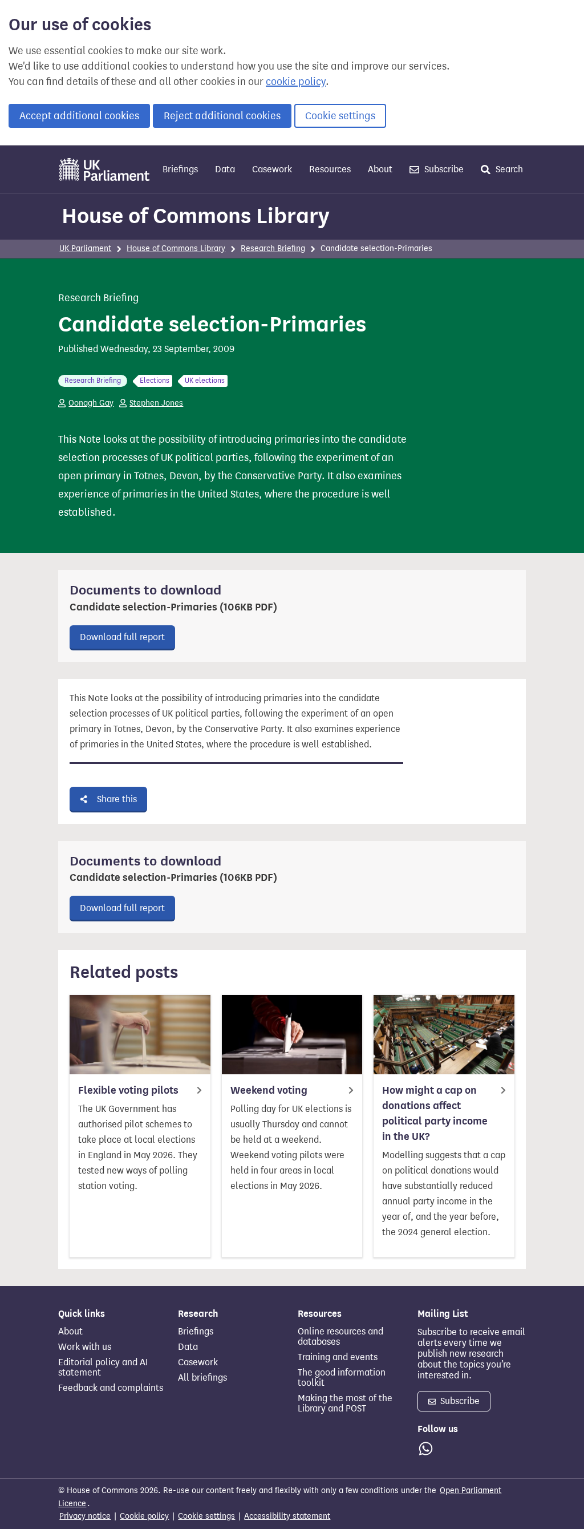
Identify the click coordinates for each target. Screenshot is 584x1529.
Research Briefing (273, 248)
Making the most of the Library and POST (345, 1403)
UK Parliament (85, 248)
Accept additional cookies (79, 116)
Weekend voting (268, 1090)
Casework (272, 169)
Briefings (180, 169)
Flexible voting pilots (128, 1090)
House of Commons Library (196, 216)
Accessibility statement (287, 1516)
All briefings (202, 1378)
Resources (330, 169)
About (380, 169)
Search (508, 169)
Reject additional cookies (222, 116)
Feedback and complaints (110, 1388)
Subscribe (443, 169)
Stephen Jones (156, 403)
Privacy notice (85, 1516)
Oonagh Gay (90, 403)
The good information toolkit (342, 1378)
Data (225, 169)
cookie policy (296, 81)
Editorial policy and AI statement (103, 1367)
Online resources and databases (340, 1336)
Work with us (84, 1347)
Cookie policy (144, 1516)
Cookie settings (340, 116)
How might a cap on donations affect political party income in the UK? (435, 1113)
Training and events (338, 1357)
